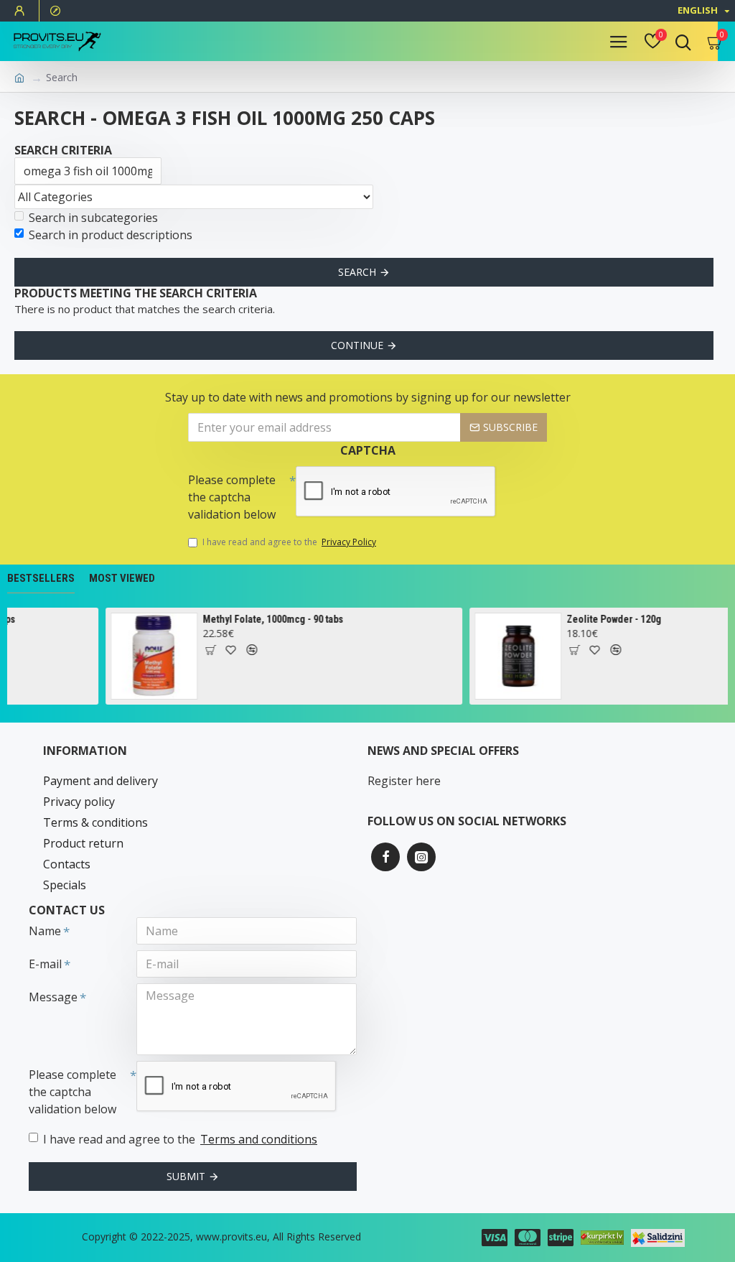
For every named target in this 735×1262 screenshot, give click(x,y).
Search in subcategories (93, 218)
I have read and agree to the (289, 542)
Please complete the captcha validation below (232, 497)
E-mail (45, 964)
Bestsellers (41, 578)
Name (45, 931)
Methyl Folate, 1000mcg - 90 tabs (262, 619)
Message (53, 997)
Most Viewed (122, 578)
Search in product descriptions (110, 235)
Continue (357, 345)
